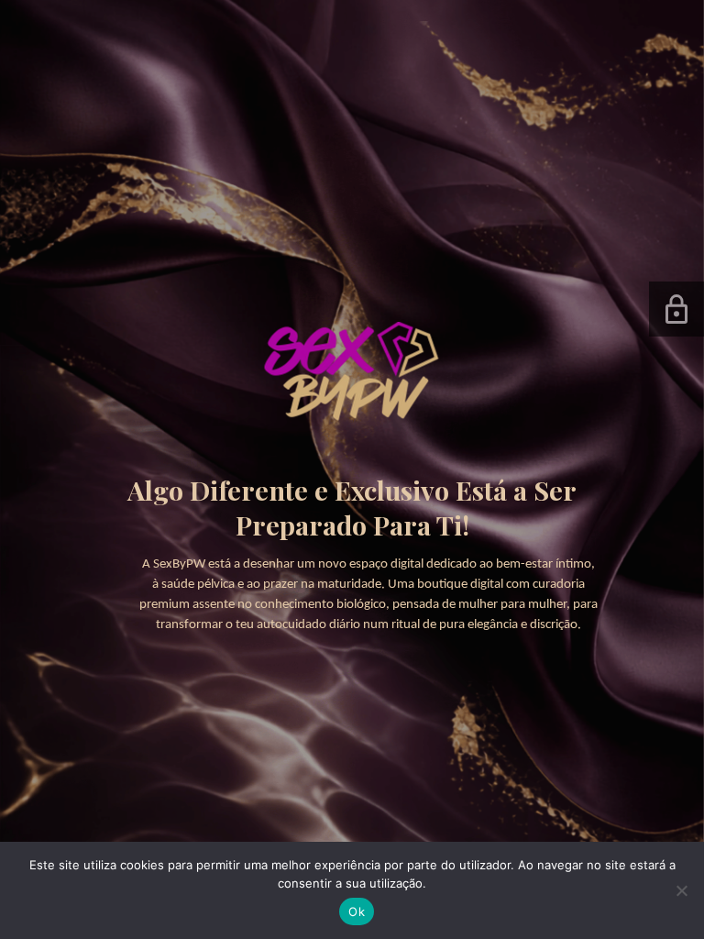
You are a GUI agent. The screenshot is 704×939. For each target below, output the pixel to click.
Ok (356, 911)
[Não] (681, 890)
